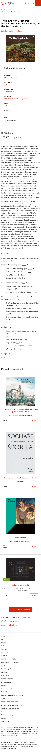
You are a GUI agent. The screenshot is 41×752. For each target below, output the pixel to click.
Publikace (4, 649)
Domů (3, 636)
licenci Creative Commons (9, 729)
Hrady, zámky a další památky (10, 662)
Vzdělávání (4, 672)
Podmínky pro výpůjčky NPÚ (10, 746)
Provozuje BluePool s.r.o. (8, 749)
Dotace (3, 718)
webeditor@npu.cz (27, 746)
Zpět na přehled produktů (20, 609)
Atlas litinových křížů (20, 585)
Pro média (4, 652)
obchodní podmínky (23, 617)
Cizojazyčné (13, 77)
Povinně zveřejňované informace (11, 705)
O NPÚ (3, 666)
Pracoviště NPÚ (6, 682)
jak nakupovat (15, 621)
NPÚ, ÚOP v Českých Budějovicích (16, 99)
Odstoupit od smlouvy (9, 625)
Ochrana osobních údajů (8, 712)
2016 (5, 85)
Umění (6, 77)
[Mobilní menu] (38, 3)
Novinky (3, 643)
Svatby (3, 698)
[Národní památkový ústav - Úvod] (7, 3)
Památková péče (6, 669)
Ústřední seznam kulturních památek (12, 695)
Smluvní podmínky (7, 715)
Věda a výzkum (5, 675)
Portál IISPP (4, 692)
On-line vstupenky (7, 689)
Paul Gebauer (20, 537)
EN (33, 3)
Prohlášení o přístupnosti (21, 742)
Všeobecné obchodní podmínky (27, 744)
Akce (2, 639)
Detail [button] (34, 420)
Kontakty (4, 655)
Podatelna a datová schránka (10, 709)
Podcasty (4, 646)
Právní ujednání (6, 742)
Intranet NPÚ (5, 721)
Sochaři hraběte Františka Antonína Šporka (20, 478)
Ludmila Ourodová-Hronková (11, 31)
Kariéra (3, 685)
